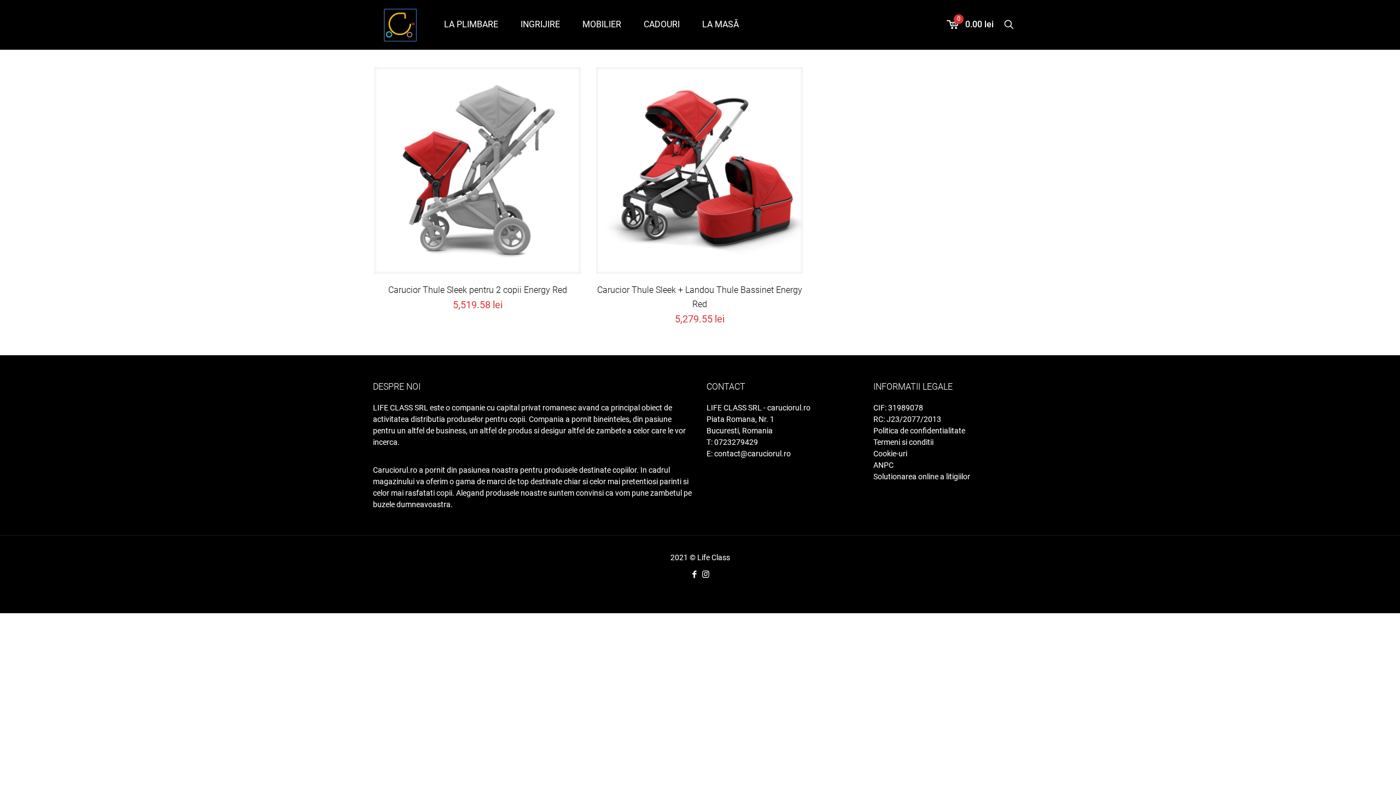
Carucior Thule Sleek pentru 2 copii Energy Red (477, 290)
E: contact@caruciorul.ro (749, 453)
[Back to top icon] (1355, 770)
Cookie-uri (890, 453)
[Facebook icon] (694, 574)
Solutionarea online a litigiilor (921, 476)
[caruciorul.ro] (400, 24)
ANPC (883, 465)
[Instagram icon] (706, 574)
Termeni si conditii (903, 442)
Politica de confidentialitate (919, 430)
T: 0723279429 (732, 442)
